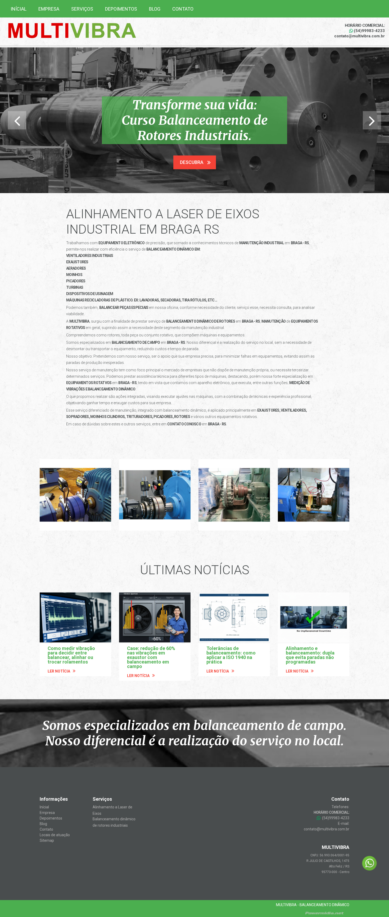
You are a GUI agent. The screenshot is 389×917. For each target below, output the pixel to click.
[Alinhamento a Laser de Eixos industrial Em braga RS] (75, 495)
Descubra (191, 162)
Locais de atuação (55, 835)
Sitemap (47, 840)
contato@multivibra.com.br (359, 36)
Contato (182, 9)
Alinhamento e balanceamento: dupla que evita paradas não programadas (310, 655)
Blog (154, 9)
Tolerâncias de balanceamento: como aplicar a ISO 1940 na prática (231, 655)
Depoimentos (121, 9)
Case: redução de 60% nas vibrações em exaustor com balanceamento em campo (151, 657)
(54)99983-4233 (369, 30)
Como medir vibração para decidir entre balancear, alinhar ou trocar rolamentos (71, 655)
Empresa (48, 9)
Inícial (18, 9)
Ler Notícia (59, 671)
